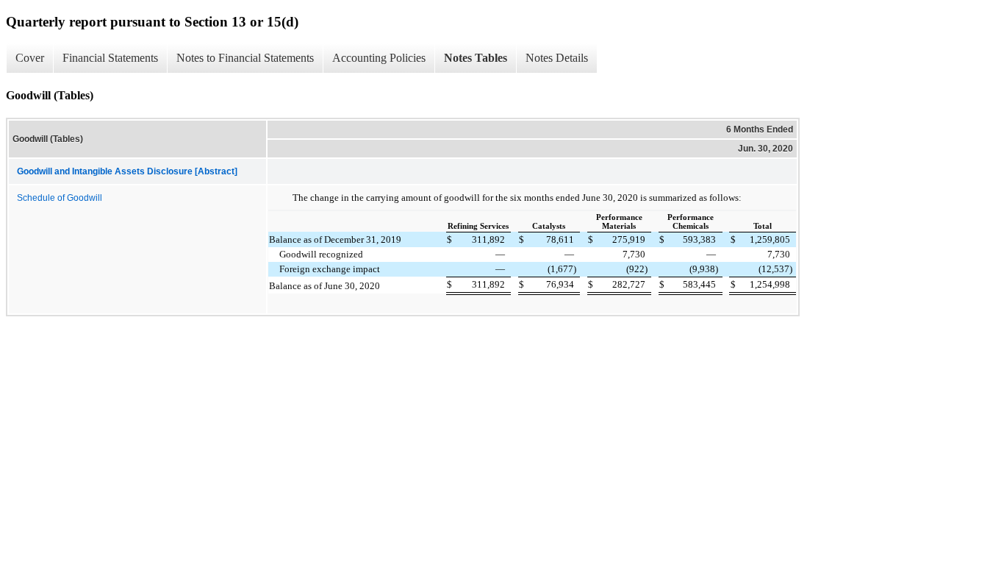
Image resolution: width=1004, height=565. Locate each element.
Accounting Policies (379, 57)
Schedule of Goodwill (59, 197)
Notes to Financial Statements (245, 57)
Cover (29, 57)
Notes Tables (475, 57)
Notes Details (557, 57)
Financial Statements (110, 57)
